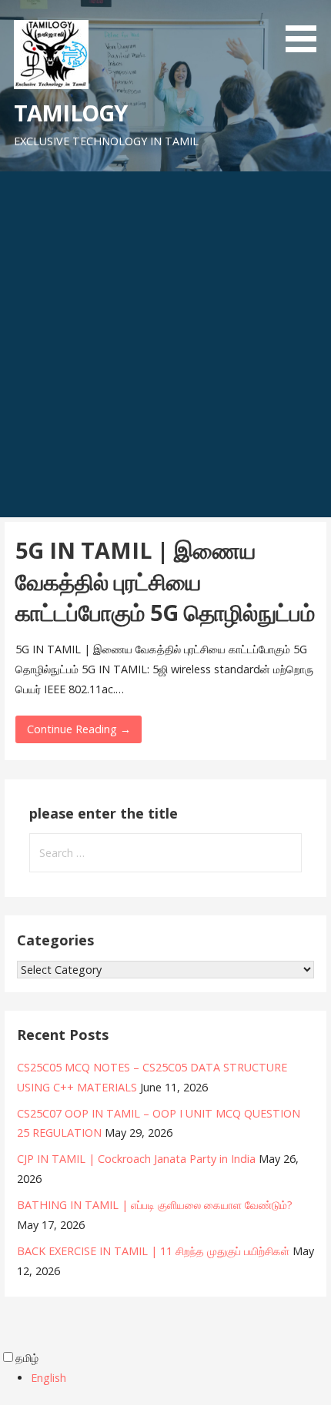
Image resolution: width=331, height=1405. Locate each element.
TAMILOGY (70, 113)
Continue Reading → (79, 729)
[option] (181, 1378)
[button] (306, 29)
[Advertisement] (165, 344)
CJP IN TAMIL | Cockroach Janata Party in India (136, 1158)
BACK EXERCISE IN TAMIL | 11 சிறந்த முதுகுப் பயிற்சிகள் (153, 1251)
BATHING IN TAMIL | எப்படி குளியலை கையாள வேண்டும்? (155, 1204)
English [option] (48, 1377)
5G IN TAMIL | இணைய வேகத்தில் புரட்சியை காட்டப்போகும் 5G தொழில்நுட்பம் (165, 581)
